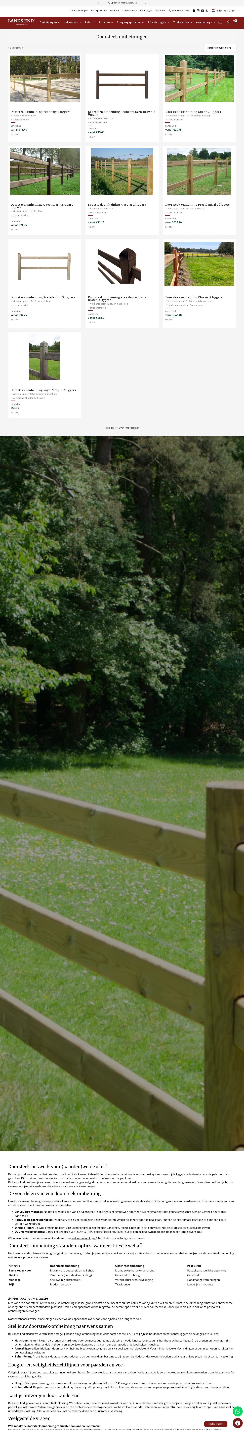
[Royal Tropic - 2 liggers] (44, 357)
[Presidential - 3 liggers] (44, 264)
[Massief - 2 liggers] (122, 171)
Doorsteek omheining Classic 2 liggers (194, 297)
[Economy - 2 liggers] (44, 79)
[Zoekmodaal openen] (220, 22)
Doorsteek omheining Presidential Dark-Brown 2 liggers (118, 299)
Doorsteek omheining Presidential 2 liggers (197, 204)
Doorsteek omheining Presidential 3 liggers (43, 297)
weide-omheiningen (84, 1238)
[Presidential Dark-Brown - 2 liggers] (122, 264)
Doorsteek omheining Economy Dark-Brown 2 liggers (121, 113)
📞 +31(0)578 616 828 (179, 10)
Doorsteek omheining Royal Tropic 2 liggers (43, 390)
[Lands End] (21, 22)
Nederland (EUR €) (225, 10)
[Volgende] (145, 3)
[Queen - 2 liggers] (199, 79)
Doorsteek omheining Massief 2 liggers (117, 204)
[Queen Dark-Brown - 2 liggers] (44, 171)
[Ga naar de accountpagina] (227, 22)
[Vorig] (98, 3)
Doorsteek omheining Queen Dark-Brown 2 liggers (42, 206)
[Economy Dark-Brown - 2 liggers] (122, 79)
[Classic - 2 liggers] (199, 264)
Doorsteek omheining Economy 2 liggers (41, 111)
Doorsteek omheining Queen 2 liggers (193, 111)
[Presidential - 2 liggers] (199, 171)
